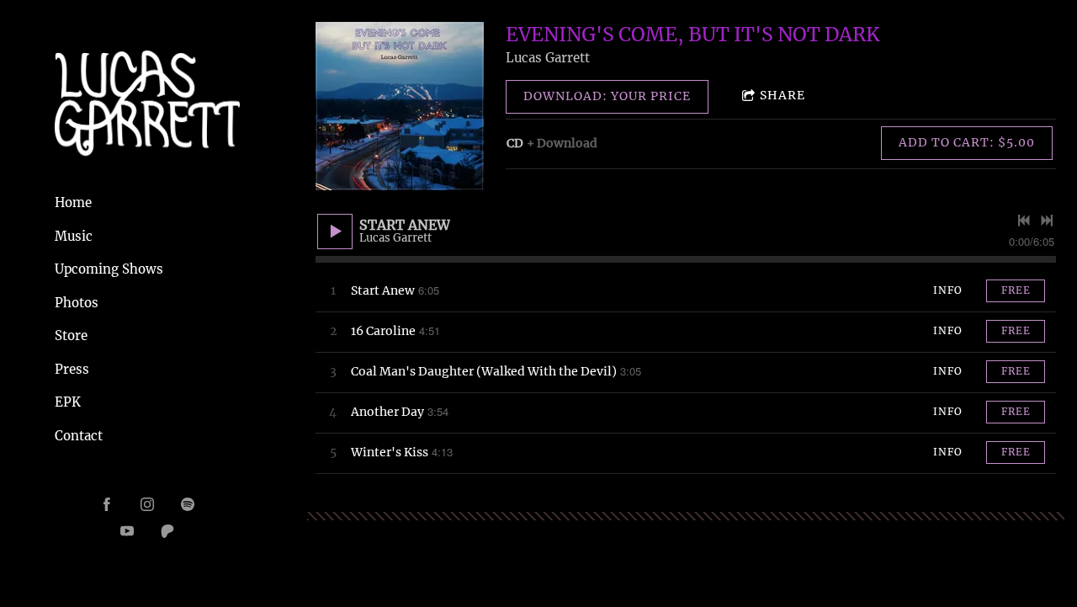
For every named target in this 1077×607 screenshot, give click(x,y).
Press (72, 369)
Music (74, 236)
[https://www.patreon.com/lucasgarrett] (167, 531)
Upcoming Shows (109, 269)
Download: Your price (607, 96)
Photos (76, 303)
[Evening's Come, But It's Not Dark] (400, 106)
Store (71, 335)
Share (782, 95)
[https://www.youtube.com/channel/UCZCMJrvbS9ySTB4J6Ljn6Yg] (127, 531)
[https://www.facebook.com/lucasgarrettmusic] (107, 504)
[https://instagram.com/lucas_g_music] (147, 504)
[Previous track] (1024, 220)
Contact (79, 436)
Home (73, 202)
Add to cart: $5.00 (967, 142)
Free (1016, 290)
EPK (68, 402)
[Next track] (1046, 220)
